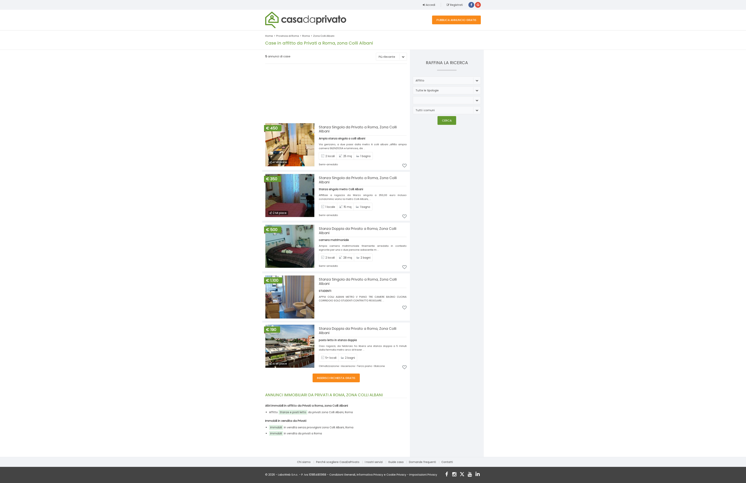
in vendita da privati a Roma (296, 433)
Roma (306, 36)
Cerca (447, 120)
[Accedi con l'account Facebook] (471, 5)
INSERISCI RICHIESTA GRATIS (336, 378)
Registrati (456, 5)
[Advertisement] (336, 94)
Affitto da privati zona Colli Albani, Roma (311, 412)
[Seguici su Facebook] (446, 475)
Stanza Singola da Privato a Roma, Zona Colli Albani (358, 129)
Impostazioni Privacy (423, 475)
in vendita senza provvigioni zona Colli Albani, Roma (311, 427)
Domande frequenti (422, 462)
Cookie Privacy (396, 475)
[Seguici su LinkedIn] (477, 475)
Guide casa (396, 462)
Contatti (447, 462)
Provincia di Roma (287, 36)
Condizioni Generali (342, 475)
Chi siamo (304, 462)
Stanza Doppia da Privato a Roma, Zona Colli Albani (357, 230)
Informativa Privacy (370, 475)
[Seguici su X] (462, 475)
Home (269, 36)
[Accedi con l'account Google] (478, 5)
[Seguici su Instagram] (454, 475)
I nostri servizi (374, 462)
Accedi (430, 5)
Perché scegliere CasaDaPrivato (337, 462)
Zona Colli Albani (323, 36)
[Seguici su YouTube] (470, 475)
